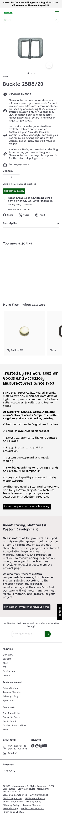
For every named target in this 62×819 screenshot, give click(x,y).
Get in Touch (9, 721)
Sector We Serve (11, 717)
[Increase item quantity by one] (17, 177)
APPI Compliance (39, 795)
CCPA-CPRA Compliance (15, 795)
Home (5, 77)
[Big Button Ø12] (24, 333)
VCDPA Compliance (13, 802)
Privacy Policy (10, 696)
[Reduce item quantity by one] (6, 177)
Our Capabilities (11, 713)
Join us (7, 675)
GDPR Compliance (12, 798)
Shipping (7, 184)
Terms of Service (12, 692)
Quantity (8, 171)
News (5, 730)
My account (9, 700)
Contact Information (14, 725)
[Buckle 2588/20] (24, 272)
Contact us (9, 671)
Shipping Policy (11, 805)
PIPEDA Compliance (35, 798)
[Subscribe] (48, 634)
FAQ (4, 667)
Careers (7, 659)
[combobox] (31, 20)
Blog (5, 663)
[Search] (56, 20)
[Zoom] (49, 65)
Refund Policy (10, 688)
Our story (8, 655)
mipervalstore (33, 305)
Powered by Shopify (13, 812)
